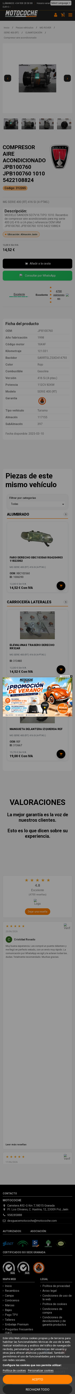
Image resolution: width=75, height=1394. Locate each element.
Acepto (37, 1379)
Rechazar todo (38, 1389)
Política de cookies (14, 1370)
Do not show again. (66, 676)
